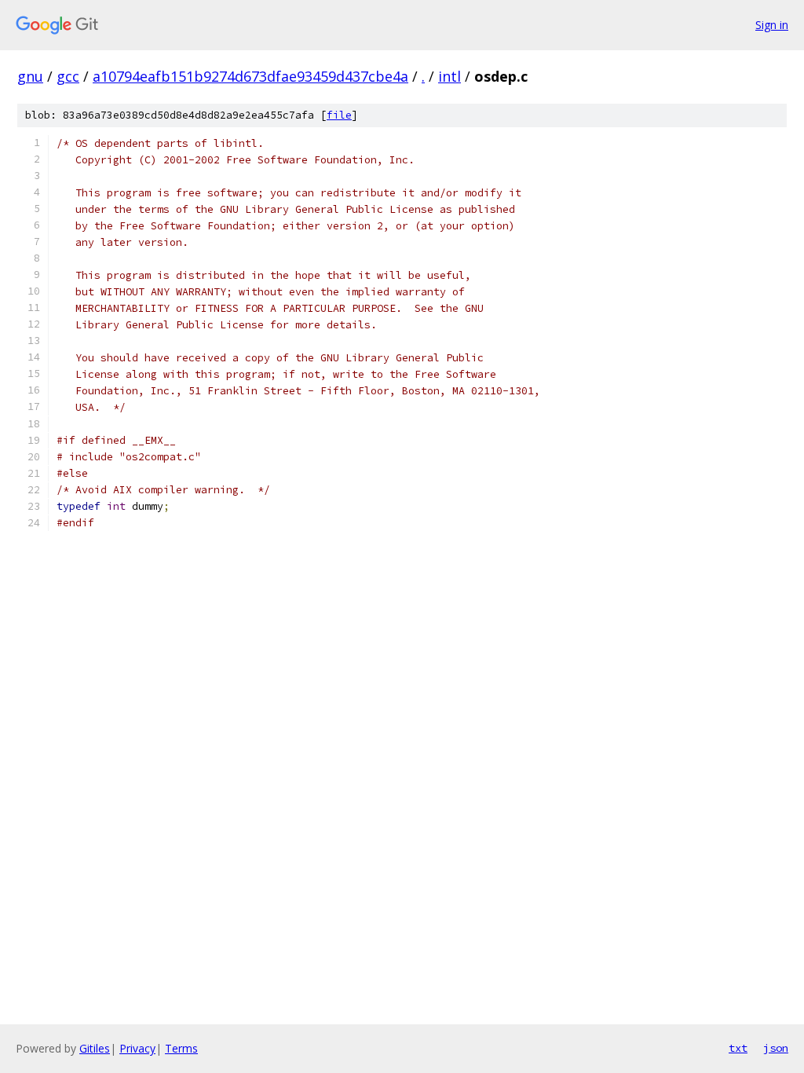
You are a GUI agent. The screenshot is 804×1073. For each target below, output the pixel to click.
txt (738, 1048)
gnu (30, 76)
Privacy (137, 1048)
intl (449, 76)
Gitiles (94, 1048)
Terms (181, 1048)
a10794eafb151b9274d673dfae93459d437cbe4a (250, 76)
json (775, 1048)
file (339, 115)
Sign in (771, 24)
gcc (68, 76)
